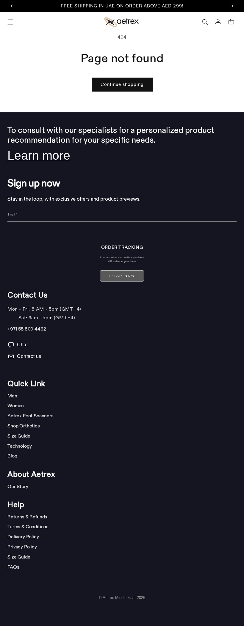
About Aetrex (31, 474)
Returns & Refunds (27, 517)
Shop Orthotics (23, 426)
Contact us (29, 356)
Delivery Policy (23, 537)
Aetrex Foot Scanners (30, 416)
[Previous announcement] (11, 6)
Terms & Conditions (28, 526)
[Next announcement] (232, 6)
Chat (22, 344)
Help (15, 504)
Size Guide (18, 436)
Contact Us (27, 295)
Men (12, 396)
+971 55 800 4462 (26, 329)
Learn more (38, 155)
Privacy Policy (22, 547)
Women (15, 405)
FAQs (13, 567)
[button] (10, 22)
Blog (12, 456)
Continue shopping (122, 84)
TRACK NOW (122, 276)
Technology (19, 446)
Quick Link (26, 384)
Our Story (17, 486)
